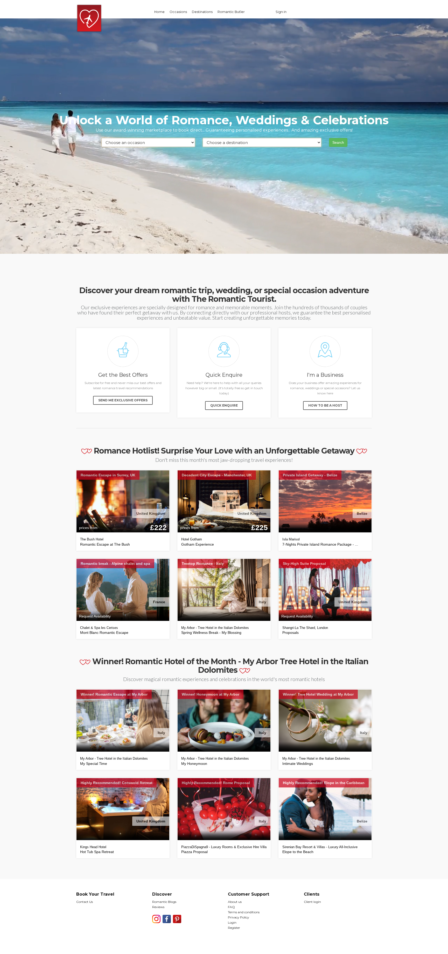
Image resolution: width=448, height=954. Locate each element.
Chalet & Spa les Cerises (99, 628)
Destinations (202, 12)
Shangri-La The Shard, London (305, 628)
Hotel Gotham (191, 539)
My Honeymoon (194, 763)
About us (235, 902)
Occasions (178, 12)
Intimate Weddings (297, 763)
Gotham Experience (197, 544)
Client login (312, 902)
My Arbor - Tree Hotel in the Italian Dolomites (215, 628)
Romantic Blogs (164, 902)
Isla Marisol (291, 539)
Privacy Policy (238, 917)
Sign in (281, 12)
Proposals (290, 632)
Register (234, 928)
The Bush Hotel (91, 539)
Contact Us (84, 902)
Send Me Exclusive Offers (123, 400)
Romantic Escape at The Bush (105, 544)
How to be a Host (325, 405)
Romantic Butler (231, 12)
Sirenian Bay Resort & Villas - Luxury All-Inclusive (320, 847)
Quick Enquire (224, 405)
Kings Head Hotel (93, 847)
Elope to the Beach (297, 852)
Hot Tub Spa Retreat (97, 852)
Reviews (158, 907)
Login (232, 922)
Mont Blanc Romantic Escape (104, 632)
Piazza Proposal (194, 852)
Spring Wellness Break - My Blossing (211, 632)
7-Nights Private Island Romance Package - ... (320, 544)
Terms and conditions (244, 912)
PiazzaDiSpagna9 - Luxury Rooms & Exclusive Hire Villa (224, 847)
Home (159, 12)
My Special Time (93, 763)
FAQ (231, 907)
